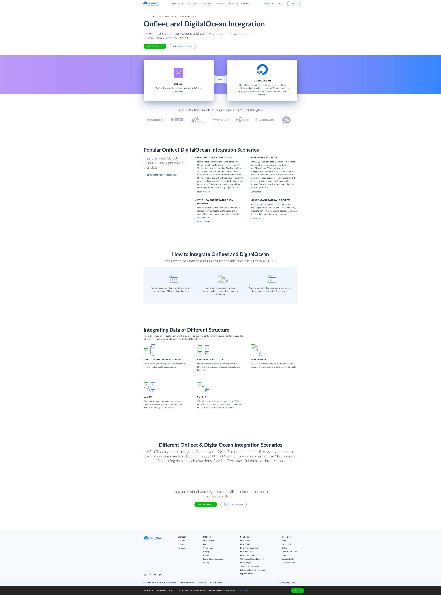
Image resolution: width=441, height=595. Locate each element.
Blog (284, 541)
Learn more (202, 192)
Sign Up (294, 3)
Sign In (280, 3)
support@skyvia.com (287, 583)
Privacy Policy (216, 583)
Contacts (181, 544)
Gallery (285, 548)
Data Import (245, 541)
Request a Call (268, 3)
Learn (284, 555)
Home (153, 16)
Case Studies (287, 544)
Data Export (245, 544)
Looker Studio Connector (213, 559)
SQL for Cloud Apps (248, 574)
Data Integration (164, 16)
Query (205, 544)
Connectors (208, 548)
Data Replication (247, 552)
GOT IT (297, 590)
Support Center (288, 559)
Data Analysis (245, 563)
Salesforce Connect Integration (252, 570)
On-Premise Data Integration (252, 559)
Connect (206, 555)
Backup (206, 552)
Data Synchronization (249, 548)
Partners (181, 548)
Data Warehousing (247, 555)
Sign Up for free (155, 46)
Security (202, 583)
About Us (181, 541)
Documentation (288, 563)
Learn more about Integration (162, 175)
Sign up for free (205, 504)
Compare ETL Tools (289, 552)
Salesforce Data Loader (249, 566)
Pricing (206, 563)
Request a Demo (184, 46)
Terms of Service (187, 583)
